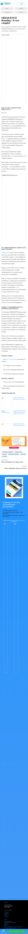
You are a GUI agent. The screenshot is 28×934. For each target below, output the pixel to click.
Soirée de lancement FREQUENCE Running (19, 398)
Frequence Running (13, 454)
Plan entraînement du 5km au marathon (13, 926)
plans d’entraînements (11, 359)
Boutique (6, 924)
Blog (5, 925)
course (4, 454)
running (23, 454)
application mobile (7, 452)
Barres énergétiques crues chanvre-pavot (12, 462)
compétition (18, 452)
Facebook (6, 912)
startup (4, 456)
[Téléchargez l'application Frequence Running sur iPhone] (8, 672)
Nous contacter (7, 904)
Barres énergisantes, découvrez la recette (16, 468)
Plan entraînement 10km (9, 928)
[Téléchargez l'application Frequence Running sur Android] (18, 672)
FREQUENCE (5, 252)
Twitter (5, 915)
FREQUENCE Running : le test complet (10, 20)
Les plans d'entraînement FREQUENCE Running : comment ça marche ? (19, 412)
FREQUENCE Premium (10, 922)
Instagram (6, 913)
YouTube (6, 916)
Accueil (21, 3)
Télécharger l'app (16, 931)
